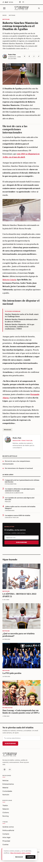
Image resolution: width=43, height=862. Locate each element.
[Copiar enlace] (38, 56)
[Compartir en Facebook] (29, 56)
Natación (6, 809)
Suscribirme (21, 542)
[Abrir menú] (4, 8)
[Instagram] (20, 2)
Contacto (6, 834)
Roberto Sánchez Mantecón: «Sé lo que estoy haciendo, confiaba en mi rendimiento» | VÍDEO (19, 326)
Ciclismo (6, 812)
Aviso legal (6, 837)
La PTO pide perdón (12, 673)
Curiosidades (7, 791)
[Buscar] (38, 8)
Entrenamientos (8, 784)
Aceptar (30, 857)
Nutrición (6, 794)
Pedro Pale (12, 54)
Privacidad (6, 841)
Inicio (5, 15)
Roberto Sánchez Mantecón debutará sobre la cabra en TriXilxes (21, 320)
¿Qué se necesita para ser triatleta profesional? (19, 634)
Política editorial (8, 830)
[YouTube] (23, 2)
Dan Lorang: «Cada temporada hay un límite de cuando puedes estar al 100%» (21, 711)
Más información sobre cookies (20, 853)
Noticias (12, 15)
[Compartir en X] (24, 56)
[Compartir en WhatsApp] (34, 56)
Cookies (5, 844)
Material (5, 787)
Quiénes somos (8, 827)
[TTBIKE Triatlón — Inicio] (21, 8)
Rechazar (19, 857)
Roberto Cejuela (9, 279)
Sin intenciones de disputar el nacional (19, 468)
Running (6, 816)
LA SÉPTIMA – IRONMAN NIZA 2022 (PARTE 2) (19, 595)
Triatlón (5, 805)
